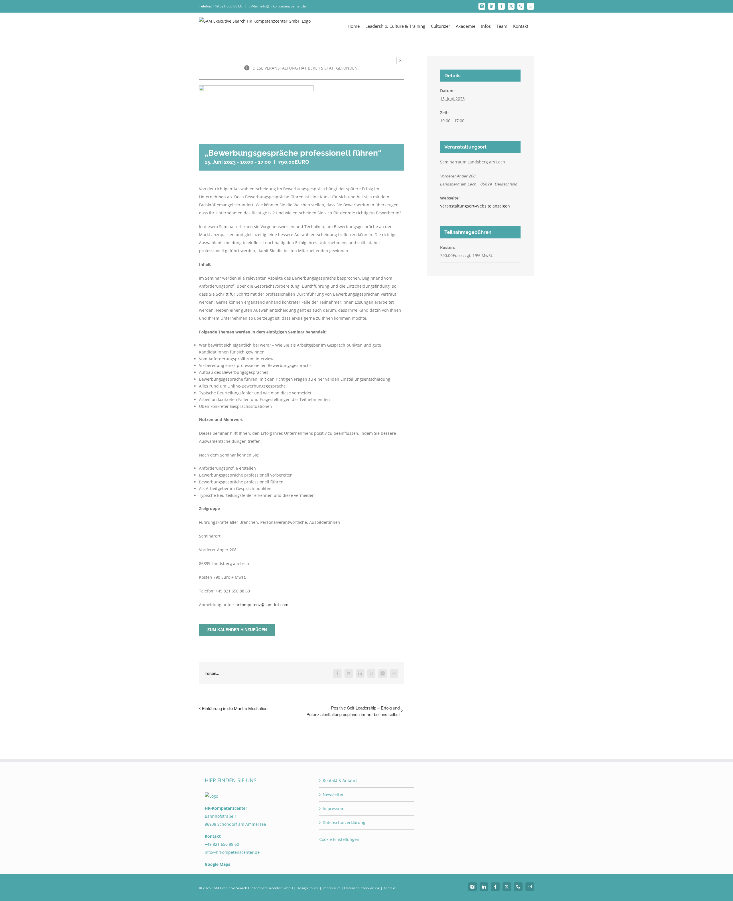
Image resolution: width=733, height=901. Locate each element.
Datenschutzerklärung (344, 822)
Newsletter (333, 794)
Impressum (333, 808)
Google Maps (217, 864)
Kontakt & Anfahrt (340, 780)
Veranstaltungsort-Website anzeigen (475, 206)
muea (314, 888)
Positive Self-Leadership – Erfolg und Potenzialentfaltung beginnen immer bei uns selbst (352, 711)
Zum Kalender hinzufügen (237, 629)
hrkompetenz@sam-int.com (261, 604)
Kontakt (389, 888)
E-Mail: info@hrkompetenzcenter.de (277, 6)
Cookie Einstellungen (339, 839)
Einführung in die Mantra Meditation (234, 708)
